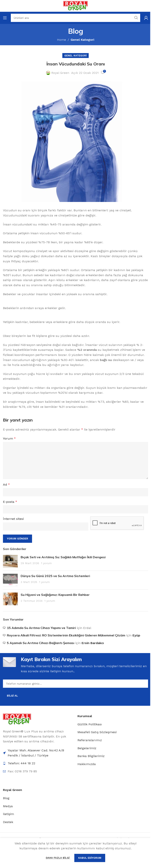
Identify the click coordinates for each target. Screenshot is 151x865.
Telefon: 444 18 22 (21, 763)
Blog (6, 798)
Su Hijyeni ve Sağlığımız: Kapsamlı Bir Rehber (55, 595)
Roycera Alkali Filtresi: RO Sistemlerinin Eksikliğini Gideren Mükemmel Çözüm (66, 635)
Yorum (9, 438)
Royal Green (60, 73)
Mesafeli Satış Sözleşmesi (97, 732)
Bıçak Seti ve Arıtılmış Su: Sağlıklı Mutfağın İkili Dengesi (63, 557)
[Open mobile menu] (5, 18)
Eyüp (136, 635)
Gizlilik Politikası (89, 724)
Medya (8, 806)
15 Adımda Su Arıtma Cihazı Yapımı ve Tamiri (41, 628)
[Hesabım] (146, 18)
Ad (6, 484)
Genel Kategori (82, 40)
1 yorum (46, 563)
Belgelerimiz (86, 748)
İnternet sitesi (13, 519)
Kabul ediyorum (89, 857)
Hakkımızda (86, 764)
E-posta (10, 502)
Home (61, 40)
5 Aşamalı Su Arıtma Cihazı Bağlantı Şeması (40, 643)
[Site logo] (75, 5)
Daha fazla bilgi (58, 857)
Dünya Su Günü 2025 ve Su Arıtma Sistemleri (55, 576)
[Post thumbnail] (10, 561)
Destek (8, 822)
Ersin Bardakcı (93, 643)
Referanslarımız (89, 740)
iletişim (8, 814)
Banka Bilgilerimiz (91, 756)
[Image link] (17, 719)
